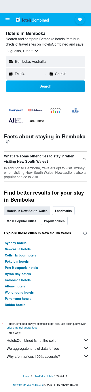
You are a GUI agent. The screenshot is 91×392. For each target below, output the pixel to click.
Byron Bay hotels (18, 274)
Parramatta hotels (18, 298)
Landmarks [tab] (63, 210)
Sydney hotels (16, 243)
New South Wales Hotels (28, 385)
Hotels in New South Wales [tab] (27, 210)
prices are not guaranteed (22, 327)
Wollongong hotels (19, 292)
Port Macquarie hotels (21, 267)
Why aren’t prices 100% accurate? (33, 356)
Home (25, 376)
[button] (7, 20)
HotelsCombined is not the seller (32, 340)
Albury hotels (15, 286)
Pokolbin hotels (17, 261)
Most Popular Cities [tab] (21, 221)
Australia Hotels (43, 376)
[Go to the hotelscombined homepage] (32, 19)
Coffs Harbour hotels (20, 255)
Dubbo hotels (15, 304)
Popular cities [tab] (54, 221)
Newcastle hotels (18, 249)
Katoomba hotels (18, 280)
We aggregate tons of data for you (33, 348)
